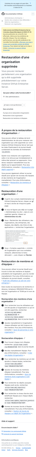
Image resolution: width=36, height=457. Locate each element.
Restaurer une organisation (13, 24)
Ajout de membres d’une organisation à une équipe (18, 376)
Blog (26, 450)
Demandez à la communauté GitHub (14, 431)
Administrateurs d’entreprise (13, 18)
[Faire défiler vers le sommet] (32, 453)
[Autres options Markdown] (24, 104)
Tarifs (8, 450)
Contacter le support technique (13, 434)
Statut (3, 450)
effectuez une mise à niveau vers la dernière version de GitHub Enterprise (17, 44)
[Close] (30, 3)
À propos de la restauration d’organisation (17, 132)
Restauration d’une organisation (12, 192)
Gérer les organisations (12, 22)
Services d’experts (18, 450)
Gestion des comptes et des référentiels (17, 20)
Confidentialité (26, 448)
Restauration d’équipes (12, 338)
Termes (18, 448)
